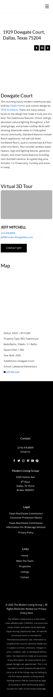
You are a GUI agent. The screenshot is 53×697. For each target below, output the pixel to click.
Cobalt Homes (17, 105)
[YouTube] (32, 460)
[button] (26, 204)
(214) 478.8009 (25, 447)
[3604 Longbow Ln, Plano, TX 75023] (47, 48)
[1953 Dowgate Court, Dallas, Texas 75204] (36, 48)
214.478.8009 (8, 233)
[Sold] (42, 48)
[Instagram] (23, 460)
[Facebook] (14, 460)
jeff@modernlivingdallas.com (17, 237)
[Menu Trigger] (47, 6)
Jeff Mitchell (13, 372)
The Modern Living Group (28, 604)
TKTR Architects (9, 109)
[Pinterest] (37, 460)
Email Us (25, 451)
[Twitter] (19, 460)
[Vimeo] (28, 460)
